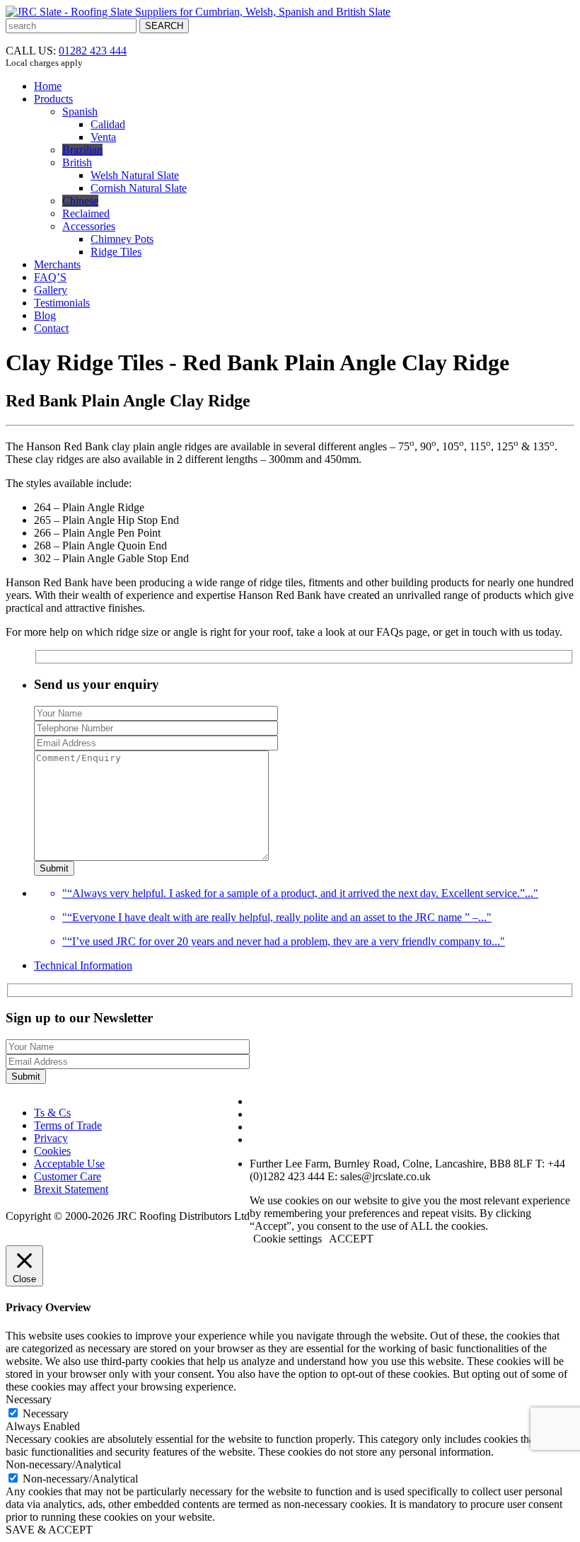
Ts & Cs (52, 1113)
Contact (51, 328)
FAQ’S (50, 277)
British (77, 162)
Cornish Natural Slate (139, 188)
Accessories (88, 226)
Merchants (57, 264)
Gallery (50, 290)
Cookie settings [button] (287, 1239)
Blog (45, 315)
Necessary (46, 1413)
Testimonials (62, 303)
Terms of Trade (68, 1125)
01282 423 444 (93, 51)
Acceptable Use (69, 1164)
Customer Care (67, 1176)
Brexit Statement (71, 1189)
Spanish (80, 111)
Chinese (80, 201)
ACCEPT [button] (351, 1239)
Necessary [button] (29, 1399)
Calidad (108, 124)
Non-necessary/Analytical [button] (63, 1464)
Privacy (51, 1138)
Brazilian (82, 150)
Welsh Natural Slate (135, 175)
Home (48, 86)
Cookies (52, 1151)
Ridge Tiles (116, 252)
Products (53, 99)
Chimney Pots (122, 239)
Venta (103, 137)
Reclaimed (86, 213)
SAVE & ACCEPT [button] (49, 1530)
